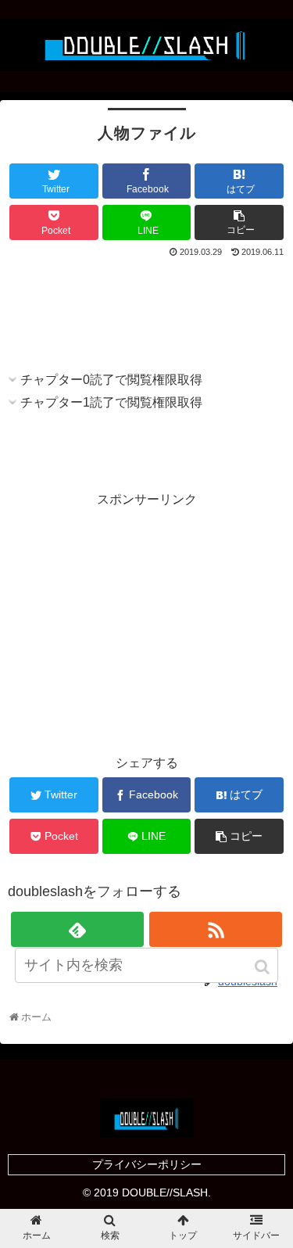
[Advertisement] (146, 307)
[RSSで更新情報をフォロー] (215, 929)
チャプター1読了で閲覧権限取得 (111, 402)
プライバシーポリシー (147, 1164)
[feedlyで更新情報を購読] (77, 929)
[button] (263, 967)
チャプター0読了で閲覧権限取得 (111, 379)
